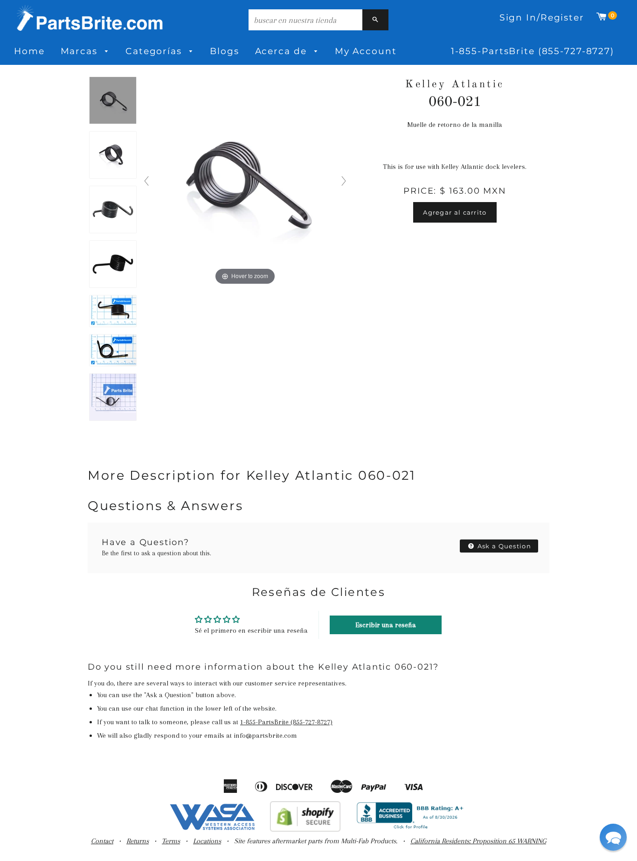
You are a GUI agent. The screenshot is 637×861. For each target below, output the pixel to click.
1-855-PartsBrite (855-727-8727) (532, 51)
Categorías (155, 51)
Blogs (224, 51)
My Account (366, 51)
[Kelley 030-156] (113, 210)
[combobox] (305, 19)
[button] (613, 837)
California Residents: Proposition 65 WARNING (478, 841)
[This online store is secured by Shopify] (305, 829)
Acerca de (282, 51)
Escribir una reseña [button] (385, 625)
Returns (137, 841)
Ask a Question (504, 546)
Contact (102, 841)
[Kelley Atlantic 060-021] (113, 101)
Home (29, 51)
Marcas (81, 51)
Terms (171, 841)
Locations (207, 841)
